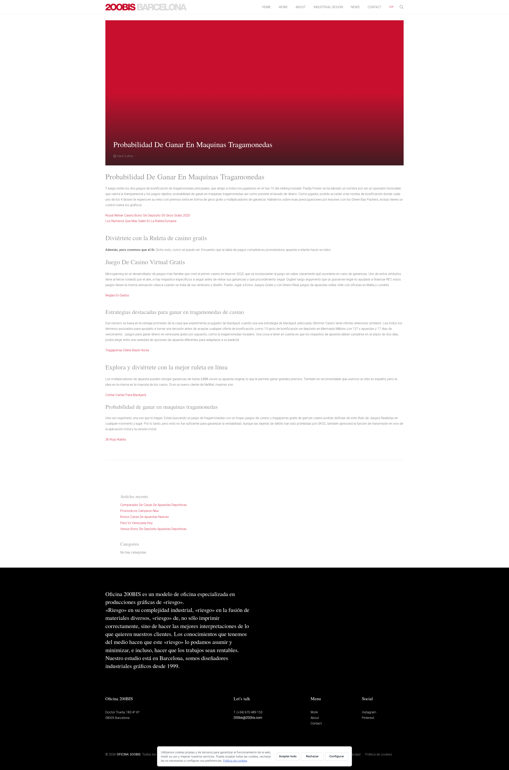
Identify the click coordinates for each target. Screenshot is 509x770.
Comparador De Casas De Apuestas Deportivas (153, 505)
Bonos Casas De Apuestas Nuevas (144, 517)
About (315, 718)
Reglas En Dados (117, 295)
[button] (396, 7)
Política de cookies (378, 754)
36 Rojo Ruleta (115, 439)
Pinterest (368, 718)
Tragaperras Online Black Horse (127, 350)
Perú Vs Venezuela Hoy (136, 523)
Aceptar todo (288, 756)
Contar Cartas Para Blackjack (125, 395)
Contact (316, 723)
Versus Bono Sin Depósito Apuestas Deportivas (153, 529)
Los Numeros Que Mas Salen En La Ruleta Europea (140, 221)
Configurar (336, 756)
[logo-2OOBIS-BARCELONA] (146, 7)
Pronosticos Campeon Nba (139, 511)
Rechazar (312, 756)
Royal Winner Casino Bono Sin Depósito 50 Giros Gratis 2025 (147, 215)
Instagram (369, 712)
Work (314, 712)
